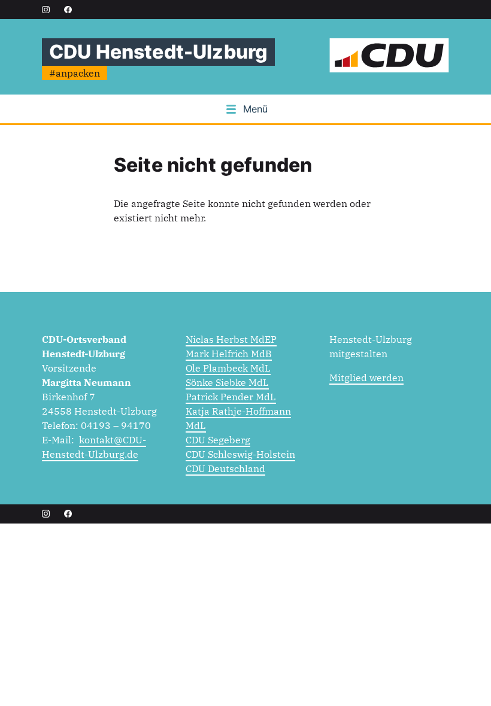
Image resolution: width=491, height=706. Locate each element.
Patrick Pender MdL (231, 397)
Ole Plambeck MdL (228, 368)
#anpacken (74, 73)
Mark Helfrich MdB (229, 354)
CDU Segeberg (218, 440)
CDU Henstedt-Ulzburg (158, 51)
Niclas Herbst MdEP (231, 339)
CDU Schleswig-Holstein (240, 454)
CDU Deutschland (225, 468)
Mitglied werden (366, 378)
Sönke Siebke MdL (227, 382)
